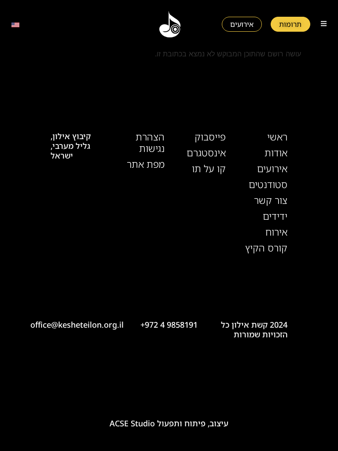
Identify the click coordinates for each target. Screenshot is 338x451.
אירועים (272, 168)
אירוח (276, 232)
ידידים (275, 216)
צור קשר (270, 200)
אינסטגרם (206, 153)
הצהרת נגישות (150, 142)
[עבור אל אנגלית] (15, 24)
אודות (276, 153)
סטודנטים (268, 184)
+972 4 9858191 (169, 324)
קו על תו (209, 168)
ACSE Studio (132, 423)
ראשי (277, 137)
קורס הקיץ (266, 248)
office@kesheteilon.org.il (77, 324)
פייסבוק (210, 137)
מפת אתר (146, 164)
